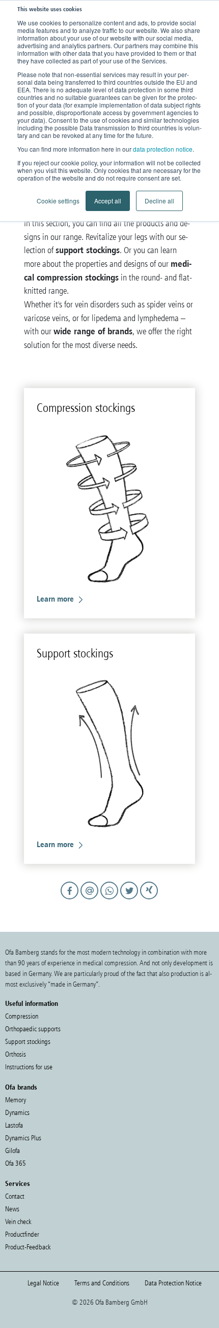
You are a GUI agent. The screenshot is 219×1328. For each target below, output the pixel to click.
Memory (15, 1100)
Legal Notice (43, 1283)
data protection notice (163, 149)
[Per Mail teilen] (91, 899)
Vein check (18, 1221)
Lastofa (14, 1125)
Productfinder (22, 1234)
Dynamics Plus (23, 1138)
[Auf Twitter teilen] (131, 899)
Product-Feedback (27, 1247)
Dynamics (17, 1112)
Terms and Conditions (101, 1283)
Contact (14, 1196)
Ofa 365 (15, 1163)
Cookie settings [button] (58, 200)
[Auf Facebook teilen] (71, 899)
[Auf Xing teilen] (149, 899)
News (12, 1209)
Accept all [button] (107, 200)
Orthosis (15, 1054)
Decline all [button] (159, 200)
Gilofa (12, 1150)
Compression (21, 1016)
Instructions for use (28, 1067)
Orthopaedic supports (33, 1029)
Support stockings (27, 1041)
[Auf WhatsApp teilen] (111, 899)
